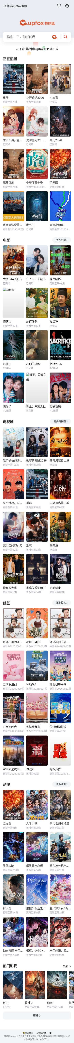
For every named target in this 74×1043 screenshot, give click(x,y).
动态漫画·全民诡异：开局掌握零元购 (13, 950)
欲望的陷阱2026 (36, 460)
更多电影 (61, 239)
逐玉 (5, 1002)
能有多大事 (10, 587)
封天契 (7, 908)
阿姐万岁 (55, 769)
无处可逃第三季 (59, 502)
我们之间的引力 (12, 545)
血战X (30, 769)
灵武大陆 (8, 865)
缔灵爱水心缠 (34, 865)
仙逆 (49, 1002)
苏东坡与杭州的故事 (60, 865)
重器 (5, 97)
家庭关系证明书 (36, 587)
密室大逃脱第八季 (13, 224)
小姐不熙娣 (33, 642)
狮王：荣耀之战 (36, 406)
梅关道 (54, 321)
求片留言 (29, 1033)
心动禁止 (55, 587)
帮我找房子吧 (58, 684)
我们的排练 (33, 364)
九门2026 (56, 140)
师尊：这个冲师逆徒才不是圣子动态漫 (37, 950)
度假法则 (31, 321)
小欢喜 (54, 97)
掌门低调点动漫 (59, 823)
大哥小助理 (57, 224)
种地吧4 (31, 684)
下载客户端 (38, 49)
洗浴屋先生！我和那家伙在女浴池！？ (37, 140)
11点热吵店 (10, 726)
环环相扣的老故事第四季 (13, 642)
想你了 (7, 406)
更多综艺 (61, 602)
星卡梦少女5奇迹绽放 (60, 908)
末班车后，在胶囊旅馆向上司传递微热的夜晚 (13, 140)
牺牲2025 (56, 364)
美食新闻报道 (58, 726)
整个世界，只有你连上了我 (13, 502)
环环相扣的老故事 (60, 642)
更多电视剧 (60, 421)
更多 (35, 1015)
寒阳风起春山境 (59, 460)
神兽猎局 (55, 279)
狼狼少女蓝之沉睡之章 (37, 908)
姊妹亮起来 (33, 726)
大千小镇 (31, 823)
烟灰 (29, 545)
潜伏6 (6, 364)
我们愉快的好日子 (13, 460)
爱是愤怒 (55, 406)
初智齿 (7, 321)
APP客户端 (41, 1033)
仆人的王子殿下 (36, 279)
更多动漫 (61, 784)
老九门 (30, 224)
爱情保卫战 (10, 684)
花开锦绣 (8, 182)
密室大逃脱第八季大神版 (13, 769)
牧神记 (29, 1002)
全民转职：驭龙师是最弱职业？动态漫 (60, 950)
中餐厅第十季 (34, 182)
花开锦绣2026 (35, 97)
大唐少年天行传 (12, 279)
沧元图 (54, 182)
